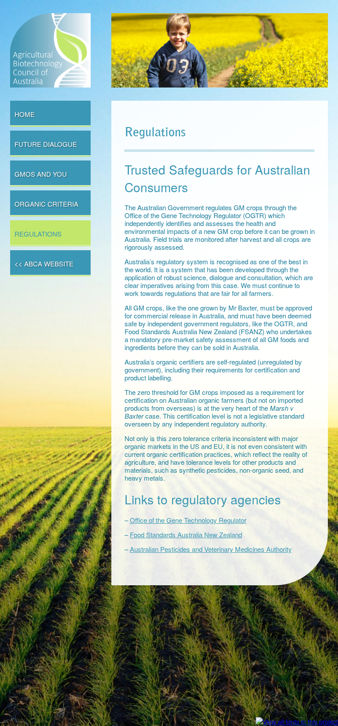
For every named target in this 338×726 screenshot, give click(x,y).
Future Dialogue (46, 144)
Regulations (38, 233)
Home (25, 114)
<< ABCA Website (44, 263)
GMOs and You (41, 174)
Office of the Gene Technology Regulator (188, 520)
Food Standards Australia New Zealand (186, 534)
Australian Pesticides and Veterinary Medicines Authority (211, 549)
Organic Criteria (46, 203)
